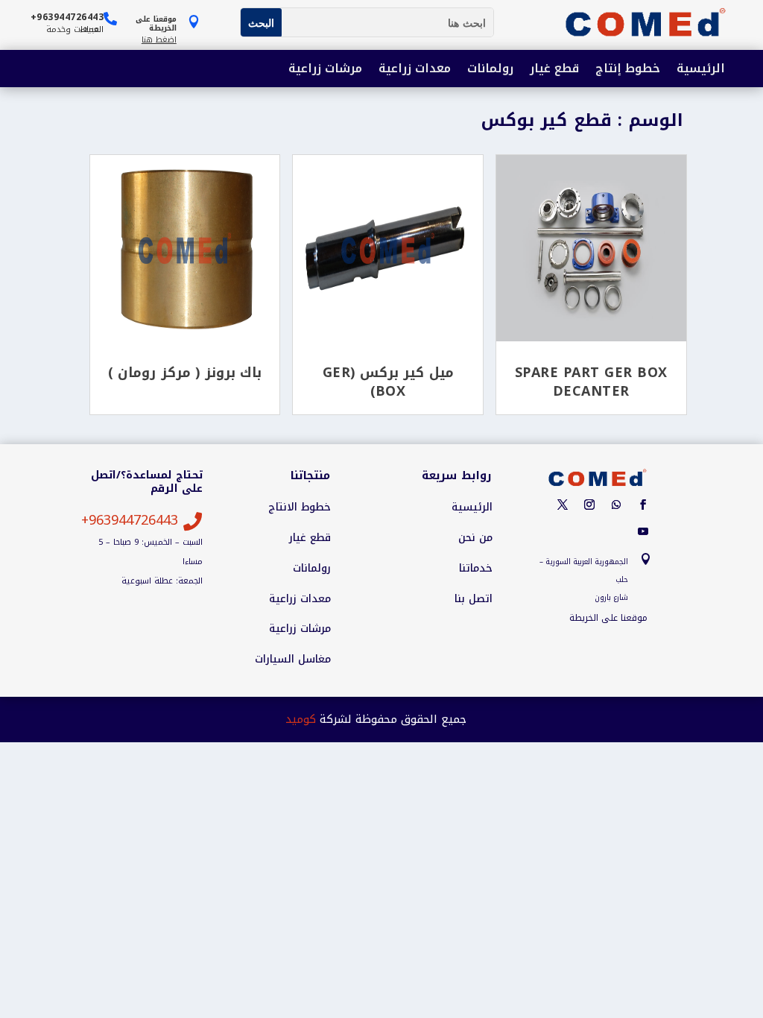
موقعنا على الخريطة (608, 618)
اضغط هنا (159, 40)
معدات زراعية (415, 70)
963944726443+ (129, 520)
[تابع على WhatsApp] (616, 504)
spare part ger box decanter (591, 381)
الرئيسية (701, 70)
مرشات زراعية (325, 70)
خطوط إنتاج (627, 70)
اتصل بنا (474, 599)
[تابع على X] (562, 504)
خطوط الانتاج (299, 507)
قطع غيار (554, 70)
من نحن (475, 538)
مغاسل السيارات (293, 659)
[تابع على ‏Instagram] (589, 504)
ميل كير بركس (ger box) (388, 381)
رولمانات (490, 70)
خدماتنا (476, 568)
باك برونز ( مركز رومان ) (185, 372)
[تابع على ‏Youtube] (643, 531)
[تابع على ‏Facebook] (643, 504)
